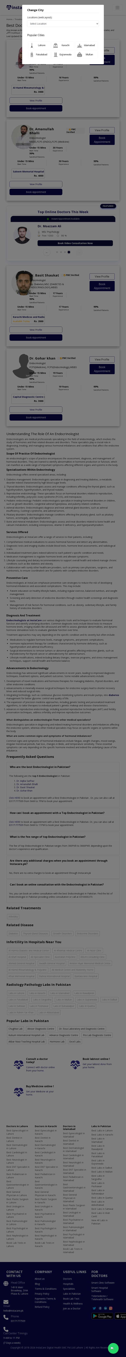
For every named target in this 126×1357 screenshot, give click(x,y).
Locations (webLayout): (39, 17)
